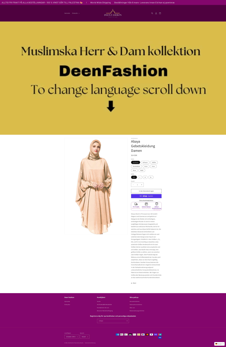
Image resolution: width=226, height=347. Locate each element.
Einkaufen (67, 304)
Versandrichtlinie (134, 301)
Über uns (132, 307)
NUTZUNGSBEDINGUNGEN (104, 304)
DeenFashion (71, 343)
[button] (75, 13)
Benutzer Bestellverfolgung (105, 311)
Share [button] (134, 283)
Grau (153, 166)
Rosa (134, 170)
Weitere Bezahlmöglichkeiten (146, 200)
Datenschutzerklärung (90, 342)
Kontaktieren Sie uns (103, 307)
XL (151, 177)
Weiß (141, 170)
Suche (98, 301)
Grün (146, 166)
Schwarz (145, 162)
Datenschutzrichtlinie (136, 304)
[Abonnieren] (127, 321)
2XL (134, 177)
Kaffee (154, 162)
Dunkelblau (136, 166)
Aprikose (135, 162)
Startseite (67, 301)
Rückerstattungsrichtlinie (137, 311)
